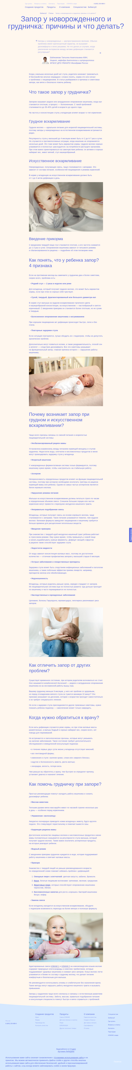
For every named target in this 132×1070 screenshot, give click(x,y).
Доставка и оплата (90, 1023)
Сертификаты (88, 1025)
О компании (64, 7)
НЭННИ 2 (65, 966)
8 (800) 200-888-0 (99, 3)
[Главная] (13, 5)
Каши (36, 881)
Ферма (37, 1020)
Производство (40, 1023)
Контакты (52, 3)
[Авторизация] (112, 4)
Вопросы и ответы (40, 3)
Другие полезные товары (68, 1028)
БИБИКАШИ (64, 1025)
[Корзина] (118, 4)
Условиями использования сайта (69, 1058)
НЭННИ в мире (72, 3)
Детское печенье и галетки (68, 1020)
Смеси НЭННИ (65, 1017)
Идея (37, 1017)
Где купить (28, 3)
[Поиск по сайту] (124, 4)
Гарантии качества (90, 1017)
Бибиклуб (92, 7)
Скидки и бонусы (89, 1020)
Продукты (51, 7)
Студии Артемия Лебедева (67, 1050)
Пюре (61, 1023)
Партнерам (60, 3)
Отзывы (86, 1028)
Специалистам (79, 7)
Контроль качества (41, 1025)
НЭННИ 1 (55, 966)
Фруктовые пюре (42, 885)
